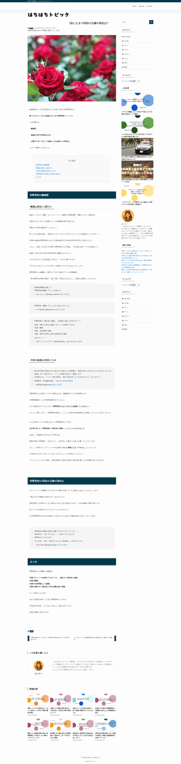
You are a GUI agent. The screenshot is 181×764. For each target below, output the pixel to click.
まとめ (38, 177)
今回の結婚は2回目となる (45, 171)
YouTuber (127, 36)
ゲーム (126, 49)
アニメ (126, 45)
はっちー (38, 673)
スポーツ (127, 54)
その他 (126, 41)
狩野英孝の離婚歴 (42, 165)
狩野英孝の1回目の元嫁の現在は (48, 174)
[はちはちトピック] (49, 16)
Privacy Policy (86, 757)
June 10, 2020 (62, 545)
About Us (96, 757)
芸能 (31, 28)
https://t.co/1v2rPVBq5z (64, 381)
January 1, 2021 (76, 341)
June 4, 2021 (64, 294)
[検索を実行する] (151, 22)
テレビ (126, 58)
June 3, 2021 (57, 385)
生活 (125, 63)
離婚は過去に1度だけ (44, 168)
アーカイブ (125, 81)
